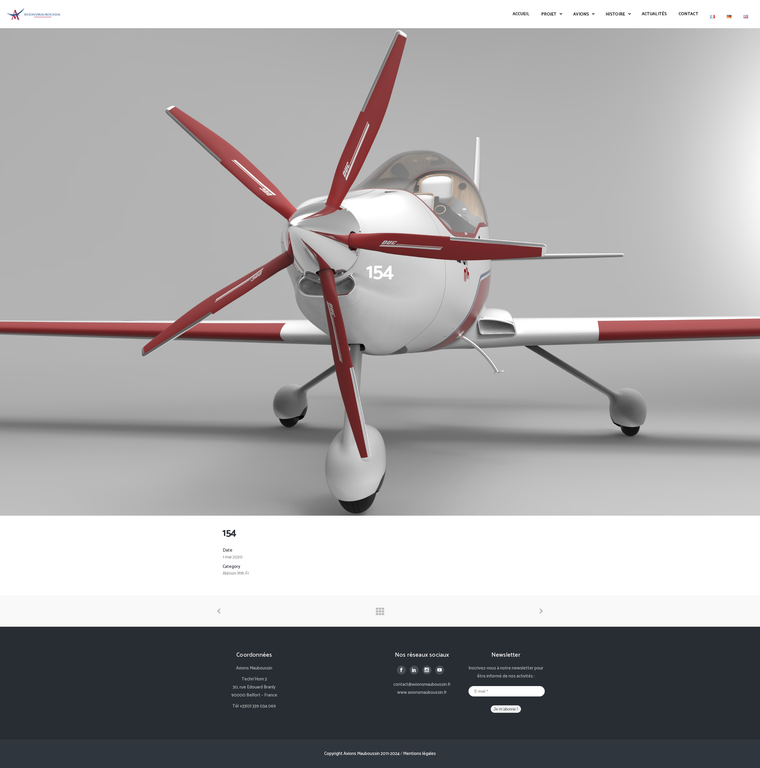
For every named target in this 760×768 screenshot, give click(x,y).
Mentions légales (419, 753)
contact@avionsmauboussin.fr (422, 684)
